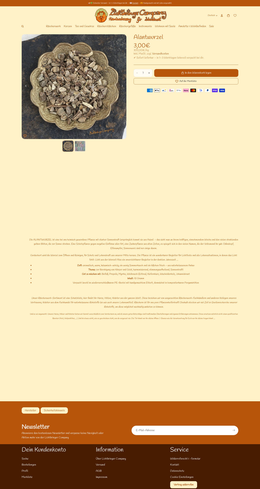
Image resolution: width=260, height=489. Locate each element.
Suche (25, 459)
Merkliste (27, 477)
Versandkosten (160, 54)
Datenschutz (177, 471)
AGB (99, 471)
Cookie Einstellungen (181, 477)
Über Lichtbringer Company (111, 459)
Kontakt (135, 3)
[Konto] (221, 15)
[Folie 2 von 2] (80, 146)
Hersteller (30, 410)
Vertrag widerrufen (183, 484)
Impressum (101, 477)
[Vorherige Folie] (25, 86)
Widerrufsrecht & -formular (185, 459)
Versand (100, 465)
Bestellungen (29, 465)
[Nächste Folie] (123, 86)
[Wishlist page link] (235, 15)
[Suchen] (22, 26)
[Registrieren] (234, 430)
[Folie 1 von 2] (68, 146)
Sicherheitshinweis (54, 410)
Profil (25, 471)
